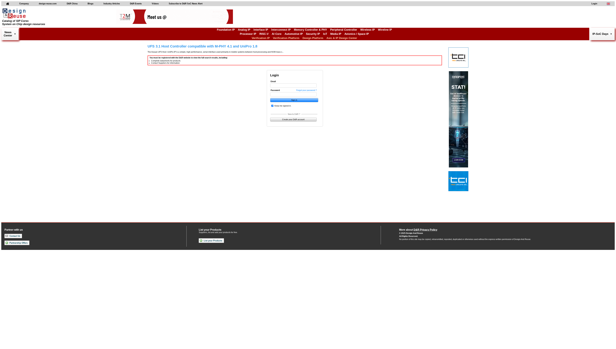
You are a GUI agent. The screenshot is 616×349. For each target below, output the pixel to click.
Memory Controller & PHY (310, 29)
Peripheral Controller (343, 29)
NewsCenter (8, 34)
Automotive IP (294, 33)
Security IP (313, 33)
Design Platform (313, 38)
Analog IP (244, 29)
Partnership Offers (18, 243)
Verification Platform (286, 38)
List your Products (212, 240)
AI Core (276, 33)
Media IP (335, 33)
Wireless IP (367, 29)
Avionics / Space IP (356, 33)
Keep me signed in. (282, 106)
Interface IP (260, 29)
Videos (155, 3)
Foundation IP (226, 29)
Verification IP (261, 38)
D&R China (72, 3)
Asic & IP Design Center (341, 38)
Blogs (90, 3)
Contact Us (14, 236)
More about (418, 229)
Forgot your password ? (306, 90)
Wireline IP (385, 29)
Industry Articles (111, 3)
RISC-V (264, 33)
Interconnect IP (281, 29)
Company (24, 3)
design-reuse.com (48, 3)
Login (594, 3)
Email (273, 81)
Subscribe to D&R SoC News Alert (185, 3)
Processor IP (248, 33)
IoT (325, 33)
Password (275, 90)
